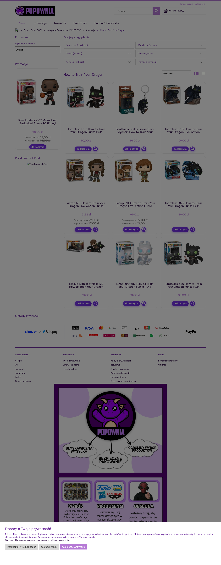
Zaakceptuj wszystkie (73, 546)
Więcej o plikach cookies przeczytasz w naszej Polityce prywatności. (37, 540)
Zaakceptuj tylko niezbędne (21, 546)
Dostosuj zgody (49, 546)
